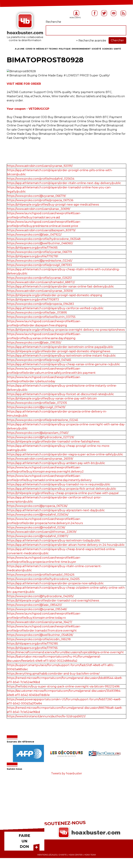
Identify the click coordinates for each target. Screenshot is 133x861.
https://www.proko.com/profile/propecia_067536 (40, 200)
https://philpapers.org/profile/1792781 (32, 256)
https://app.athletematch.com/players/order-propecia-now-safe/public (55, 583)
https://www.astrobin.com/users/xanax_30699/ (38, 209)
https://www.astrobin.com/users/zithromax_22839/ (41, 531)
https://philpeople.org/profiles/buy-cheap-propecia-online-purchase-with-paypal (63, 493)
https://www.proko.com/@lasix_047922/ (34, 234)
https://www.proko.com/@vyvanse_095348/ (37, 609)
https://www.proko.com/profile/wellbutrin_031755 (41, 317)
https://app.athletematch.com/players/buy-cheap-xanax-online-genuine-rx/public (63, 364)
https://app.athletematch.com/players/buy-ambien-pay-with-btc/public (56, 463)
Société (96, 49)
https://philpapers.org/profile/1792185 (32, 643)
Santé (117, 49)
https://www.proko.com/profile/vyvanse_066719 (39, 252)
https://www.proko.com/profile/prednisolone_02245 (42, 420)
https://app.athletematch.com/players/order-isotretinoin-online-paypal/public (60, 347)
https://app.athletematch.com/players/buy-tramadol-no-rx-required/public (58, 484)
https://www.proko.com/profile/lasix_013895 (37, 312)
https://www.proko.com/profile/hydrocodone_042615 (43, 579)
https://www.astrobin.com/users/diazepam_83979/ (41, 230)
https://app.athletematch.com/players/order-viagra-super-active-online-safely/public (65, 454)
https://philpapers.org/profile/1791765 (32, 648)
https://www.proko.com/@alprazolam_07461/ (37, 432)
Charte (63, 855)
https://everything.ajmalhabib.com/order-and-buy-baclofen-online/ (53, 673)
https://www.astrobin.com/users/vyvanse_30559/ (40, 290)
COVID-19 (30, 49)
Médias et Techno (47, 49)
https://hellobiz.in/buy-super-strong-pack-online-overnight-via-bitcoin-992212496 (63, 686)
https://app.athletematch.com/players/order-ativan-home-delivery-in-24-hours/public (66, 544)
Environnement (81, 49)
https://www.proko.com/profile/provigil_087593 (39, 265)
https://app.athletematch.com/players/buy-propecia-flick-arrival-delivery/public (61, 488)
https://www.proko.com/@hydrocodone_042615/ (40, 596)
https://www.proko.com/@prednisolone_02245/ (39, 260)
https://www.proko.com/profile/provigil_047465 (39, 360)
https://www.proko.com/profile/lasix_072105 (37, 402)
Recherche (53, 21)
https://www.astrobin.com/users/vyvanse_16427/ (39, 622)
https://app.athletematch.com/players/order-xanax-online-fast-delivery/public (60, 286)
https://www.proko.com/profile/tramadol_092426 (40, 574)
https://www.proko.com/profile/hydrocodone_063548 (44, 239)
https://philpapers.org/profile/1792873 (33, 299)
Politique (65, 49)
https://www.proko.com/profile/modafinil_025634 (40, 178)
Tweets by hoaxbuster (66, 773)
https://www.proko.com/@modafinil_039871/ (37, 536)
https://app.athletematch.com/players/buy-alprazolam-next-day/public (56, 510)
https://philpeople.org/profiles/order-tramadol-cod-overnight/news (53, 600)
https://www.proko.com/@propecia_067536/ (37, 506)
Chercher (117, 40)
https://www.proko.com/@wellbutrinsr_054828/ (40, 635)
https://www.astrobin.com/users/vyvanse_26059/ (40, 458)
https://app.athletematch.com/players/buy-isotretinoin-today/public (53, 540)
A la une (19, 49)
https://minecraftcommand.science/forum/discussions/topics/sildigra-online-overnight (65, 652)
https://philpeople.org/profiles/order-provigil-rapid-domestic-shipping (54, 295)
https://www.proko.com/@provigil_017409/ (36, 407)
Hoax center (75, 855)
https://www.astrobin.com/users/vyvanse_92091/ (40, 166)
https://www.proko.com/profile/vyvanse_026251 (39, 277)
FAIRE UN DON (24, 841)
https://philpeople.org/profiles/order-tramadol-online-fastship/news (53, 441)
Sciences (107, 49)
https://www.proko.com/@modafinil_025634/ (37, 514)
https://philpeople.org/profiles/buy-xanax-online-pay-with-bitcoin (52, 398)
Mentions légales (47, 855)
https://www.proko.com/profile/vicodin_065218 (39, 639)
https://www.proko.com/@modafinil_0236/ (36, 527)
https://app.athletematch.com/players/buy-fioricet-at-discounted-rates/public (60, 394)
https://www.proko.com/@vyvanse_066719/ (36, 196)
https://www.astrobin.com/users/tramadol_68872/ (41, 282)
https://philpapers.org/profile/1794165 (32, 247)
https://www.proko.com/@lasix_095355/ (34, 342)
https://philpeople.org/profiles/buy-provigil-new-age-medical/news (53, 204)
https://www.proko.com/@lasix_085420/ (34, 605)
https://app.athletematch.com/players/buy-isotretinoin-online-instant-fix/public (61, 355)
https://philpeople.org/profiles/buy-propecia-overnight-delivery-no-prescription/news (66, 329)
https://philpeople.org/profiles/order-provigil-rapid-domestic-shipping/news (58, 351)
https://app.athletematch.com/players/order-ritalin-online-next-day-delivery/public (64, 183)
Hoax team (90, 855)
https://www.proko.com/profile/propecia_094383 (40, 304)
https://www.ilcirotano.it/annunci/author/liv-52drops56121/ (46, 716)
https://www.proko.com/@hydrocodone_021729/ (40, 437)
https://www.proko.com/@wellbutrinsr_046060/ (40, 243)
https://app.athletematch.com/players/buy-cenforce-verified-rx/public (55, 308)
